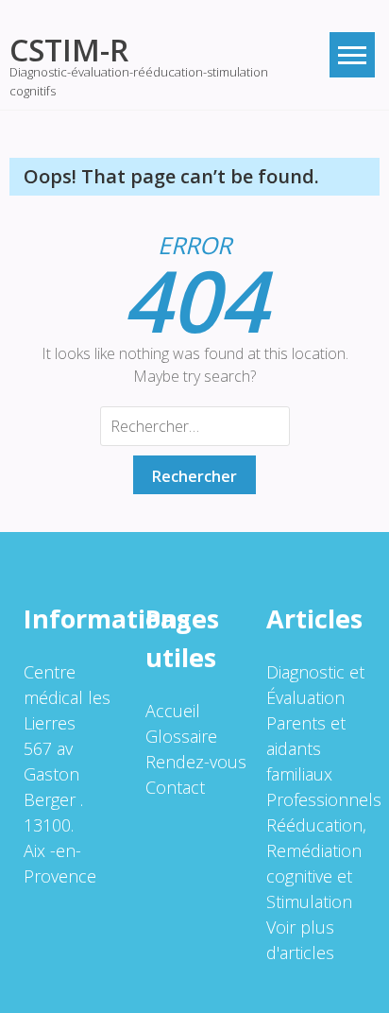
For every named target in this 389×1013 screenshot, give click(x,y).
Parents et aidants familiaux (306, 748)
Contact (175, 787)
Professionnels (323, 799)
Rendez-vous (195, 761)
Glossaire (181, 736)
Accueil (172, 710)
